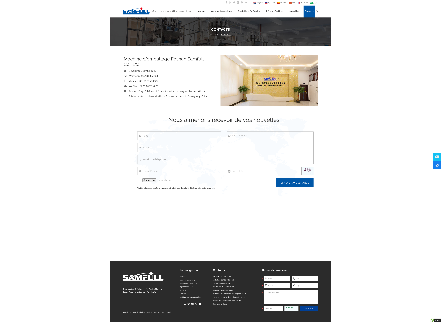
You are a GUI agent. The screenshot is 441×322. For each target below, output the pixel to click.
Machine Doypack (164, 312)
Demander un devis (274, 270)
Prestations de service (249, 11)
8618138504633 (228, 287)
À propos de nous (274, 11)
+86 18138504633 (150, 75)
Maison (201, 11)
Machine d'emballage (221, 11)
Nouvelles (294, 11)
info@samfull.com (183, 11)
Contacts (309, 11)
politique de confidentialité (190, 297)
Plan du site (151, 292)
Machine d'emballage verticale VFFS (143, 312)
